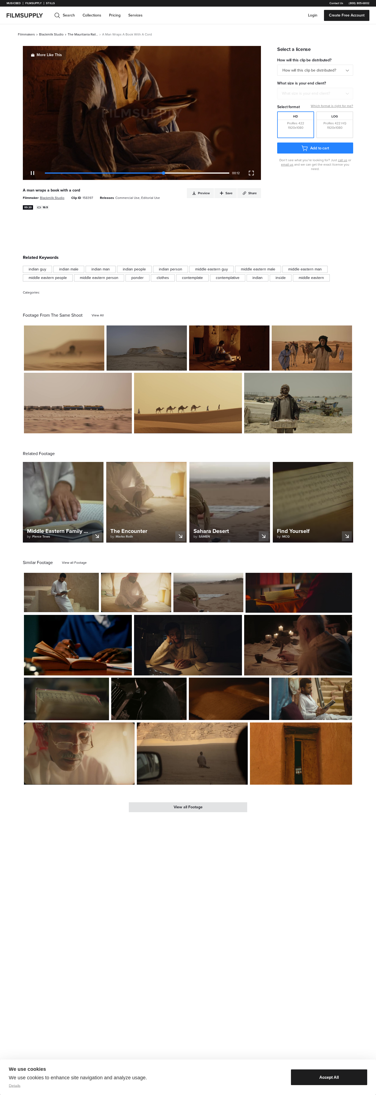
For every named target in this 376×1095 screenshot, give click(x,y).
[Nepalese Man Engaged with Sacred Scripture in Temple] (299, 593)
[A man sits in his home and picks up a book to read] (229, 348)
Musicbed (14, 3)
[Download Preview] (70, 364)
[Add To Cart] (98, 364)
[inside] (280, 278)
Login (312, 15)
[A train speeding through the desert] (78, 403)
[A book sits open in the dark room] (229, 699)
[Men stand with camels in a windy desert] (312, 348)
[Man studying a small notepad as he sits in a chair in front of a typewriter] (149, 699)
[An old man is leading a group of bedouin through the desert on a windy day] (64, 348)
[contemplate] (192, 278)
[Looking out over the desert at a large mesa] (147, 348)
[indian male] (69, 269)
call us (342, 160)
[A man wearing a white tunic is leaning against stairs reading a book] (61, 592)
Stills (50, 3)
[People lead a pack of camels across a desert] (188, 403)
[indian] (257, 278)
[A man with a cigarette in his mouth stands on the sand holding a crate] (298, 403)
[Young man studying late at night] (78, 645)
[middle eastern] (311, 278)
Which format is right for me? (332, 106)
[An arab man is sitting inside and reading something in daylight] (79, 753)
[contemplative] (227, 278)
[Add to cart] (92, 606)
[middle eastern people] (47, 278)
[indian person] (170, 269)
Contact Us (336, 3)
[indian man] (100, 269)
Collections (92, 15)
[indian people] (134, 269)
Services (135, 15)
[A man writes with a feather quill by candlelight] (298, 645)
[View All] (98, 315)
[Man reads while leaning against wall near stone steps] (311, 699)
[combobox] (315, 93)
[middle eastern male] (258, 269)
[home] (28, 15)
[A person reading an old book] (66, 699)
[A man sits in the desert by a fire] (208, 592)
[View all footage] (74, 562)
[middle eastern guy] (211, 269)
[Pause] (32, 173)
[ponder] (137, 278)
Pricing (115, 15)
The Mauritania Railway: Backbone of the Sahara (83, 34)
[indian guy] (37, 269)
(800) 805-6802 (359, 3)
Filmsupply (33, 3)
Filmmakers (26, 34)
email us (287, 164)
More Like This (49, 55)
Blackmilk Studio (51, 34)
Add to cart (319, 148)
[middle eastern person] (99, 278)
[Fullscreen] (251, 173)
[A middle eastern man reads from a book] (136, 592)
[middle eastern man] (305, 269)
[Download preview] (65, 606)
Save (84, 364)
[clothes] (163, 278)
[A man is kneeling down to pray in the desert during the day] (192, 753)
